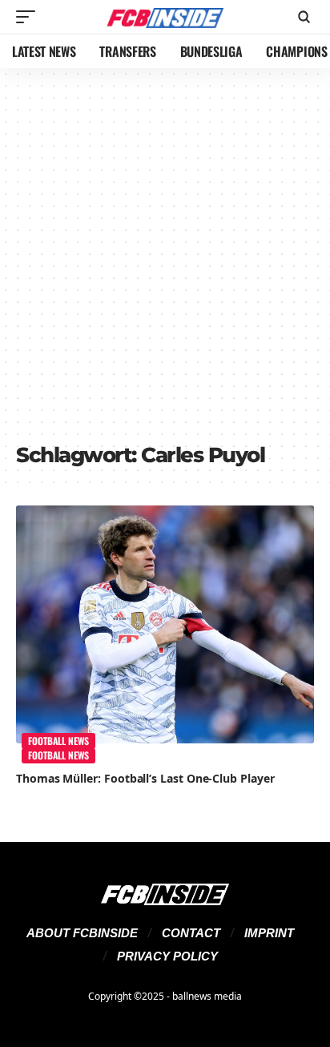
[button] (29, 16)
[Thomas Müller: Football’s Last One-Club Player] (165, 624)
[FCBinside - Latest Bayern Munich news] (165, 17)
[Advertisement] (165, 261)
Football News (58, 740)
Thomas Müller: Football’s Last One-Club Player (145, 778)
